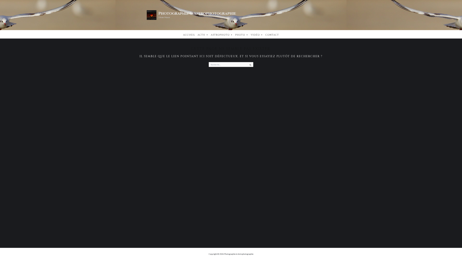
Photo (240, 34)
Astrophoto (220, 34)
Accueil (189, 34)
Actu (201, 34)
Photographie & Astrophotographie (197, 13)
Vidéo (255, 34)
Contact (272, 34)
